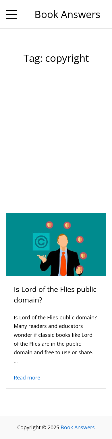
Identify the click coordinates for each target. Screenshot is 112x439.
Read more (27, 377)
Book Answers (78, 427)
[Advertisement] (56, 150)
